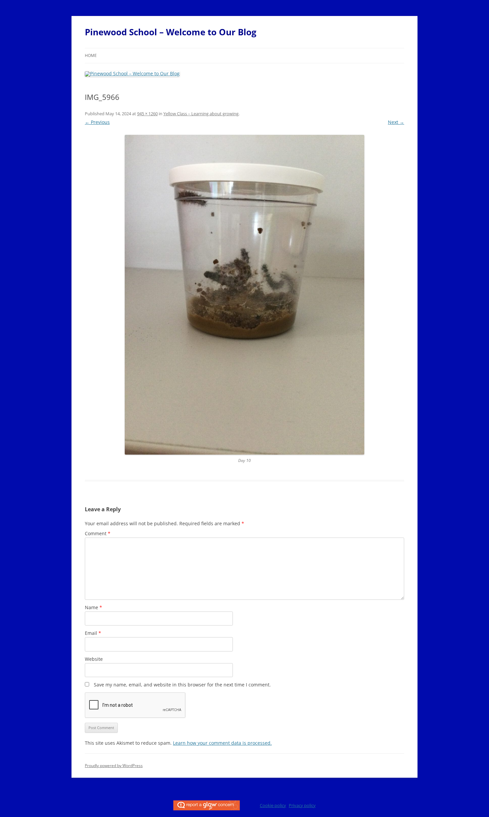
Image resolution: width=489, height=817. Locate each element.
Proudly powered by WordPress (114, 765)
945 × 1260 (147, 114)
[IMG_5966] (244, 295)
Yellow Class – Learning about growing (201, 114)
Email (93, 633)
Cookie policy (273, 805)
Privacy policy (302, 805)
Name (93, 607)
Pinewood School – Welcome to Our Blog (170, 32)
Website (94, 659)
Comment (97, 533)
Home (91, 55)
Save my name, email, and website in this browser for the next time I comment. (182, 684)
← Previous (97, 122)
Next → (396, 122)
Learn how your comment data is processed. (222, 743)
